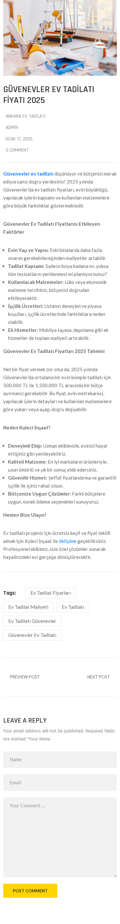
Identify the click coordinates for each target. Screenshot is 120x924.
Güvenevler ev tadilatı (28, 173)
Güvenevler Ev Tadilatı (32, 635)
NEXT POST (98, 676)
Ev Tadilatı (73, 607)
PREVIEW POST (25, 676)
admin (12, 127)
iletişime (67, 541)
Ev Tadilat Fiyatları (50, 593)
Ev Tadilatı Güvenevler (32, 621)
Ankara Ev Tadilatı (25, 116)
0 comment (17, 150)
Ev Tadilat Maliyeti (28, 607)
